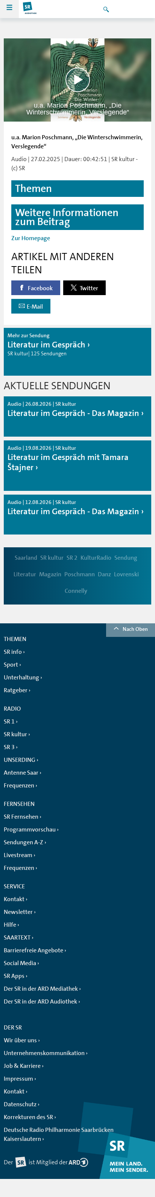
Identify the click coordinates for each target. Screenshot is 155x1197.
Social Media (20, 963)
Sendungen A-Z (23, 842)
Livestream (18, 855)
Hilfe (10, 925)
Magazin (50, 574)
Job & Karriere (22, 1066)
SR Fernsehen (21, 817)
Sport (11, 665)
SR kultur (52, 558)
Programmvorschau (30, 829)
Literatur (25, 574)
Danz (104, 574)
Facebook (40, 288)
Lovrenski (126, 574)
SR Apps (14, 976)
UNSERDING (19, 760)
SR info (13, 652)
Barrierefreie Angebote (33, 950)
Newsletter (18, 912)
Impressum (18, 1079)
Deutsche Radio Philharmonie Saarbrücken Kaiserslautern (59, 1134)
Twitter (88, 288)
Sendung (125, 558)
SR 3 (9, 747)
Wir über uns (20, 1040)
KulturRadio (96, 558)
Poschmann (79, 574)
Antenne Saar (21, 773)
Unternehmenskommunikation (44, 1053)
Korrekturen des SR (28, 1117)
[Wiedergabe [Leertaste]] (77, 80)
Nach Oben (135, 629)
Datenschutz (20, 1104)
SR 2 (72, 558)
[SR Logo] (30, 9)
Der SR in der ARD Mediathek (41, 989)
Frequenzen (19, 785)
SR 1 (9, 721)
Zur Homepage (30, 238)
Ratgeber (15, 690)
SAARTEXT (17, 937)
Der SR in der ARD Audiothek (40, 1001)
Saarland (26, 558)
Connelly (76, 591)
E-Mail (35, 307)
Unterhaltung (21, 677)
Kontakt (14, 899)
